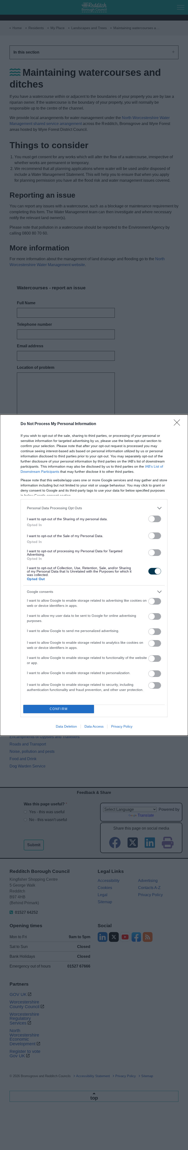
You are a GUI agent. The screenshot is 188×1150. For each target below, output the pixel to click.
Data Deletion (66, 726)
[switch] (154, 519)
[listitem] (94, 508)
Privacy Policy (121, 726)
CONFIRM (59, 709)
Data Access (94, 726)
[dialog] (94, 575)
